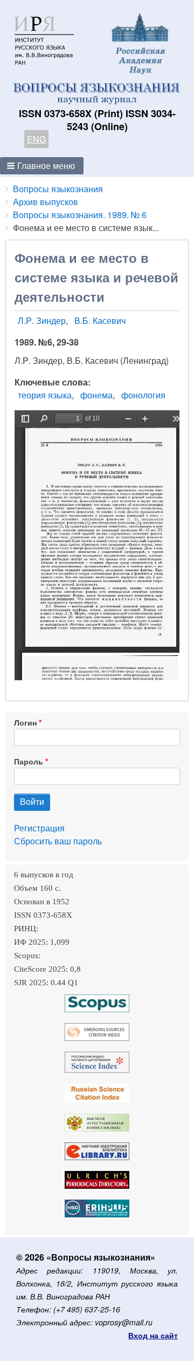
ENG (36, 139)
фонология (143, 395)
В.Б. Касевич (100, 320)
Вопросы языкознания (58, 188)
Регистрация (39, 828)
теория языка (45, 395)
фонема (96, 395)
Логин (25, 722)
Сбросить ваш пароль (58, 841)
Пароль (28, 761)
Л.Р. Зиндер (42, 320)
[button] (42, 165)
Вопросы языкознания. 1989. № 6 (80, 214)
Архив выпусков (45, 201)
